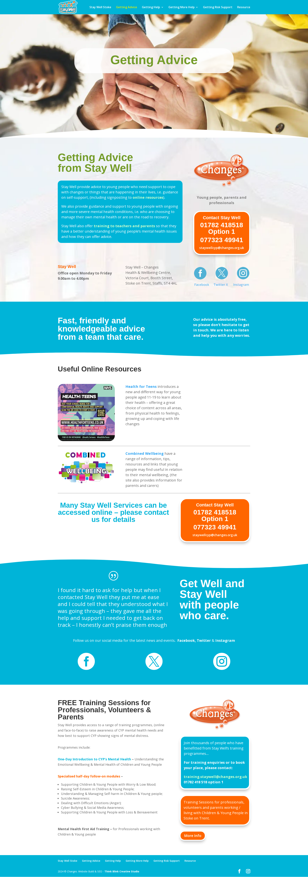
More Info (192, 835)
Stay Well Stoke (100, 7)
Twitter (204, 640)
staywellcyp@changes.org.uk (221, 248)
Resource (243, 7)
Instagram (241, 284)
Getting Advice (126, 7)
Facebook (201, 284)
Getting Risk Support (217, 7)
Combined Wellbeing (144, 453)
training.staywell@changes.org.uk (215, 776)
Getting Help (151, 7)
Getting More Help (181, 7)
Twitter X (221, 284)
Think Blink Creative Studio (121, 871)
